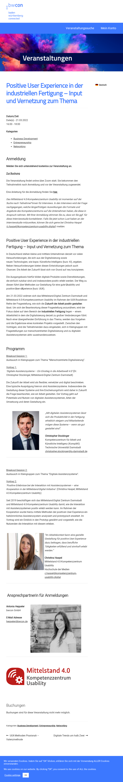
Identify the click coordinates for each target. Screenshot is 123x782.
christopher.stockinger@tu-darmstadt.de (66, 451)
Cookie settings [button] (12, 775)
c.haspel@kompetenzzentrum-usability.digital (31, 226)
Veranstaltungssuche (80, 28)
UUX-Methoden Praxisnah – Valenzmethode (22, 737)
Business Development (26, 138)
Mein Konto (108, 28)
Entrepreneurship (22, 142)
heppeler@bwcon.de (17, 621)
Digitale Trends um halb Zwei (69, 736)
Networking (20, 146)
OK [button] (25, 775)
